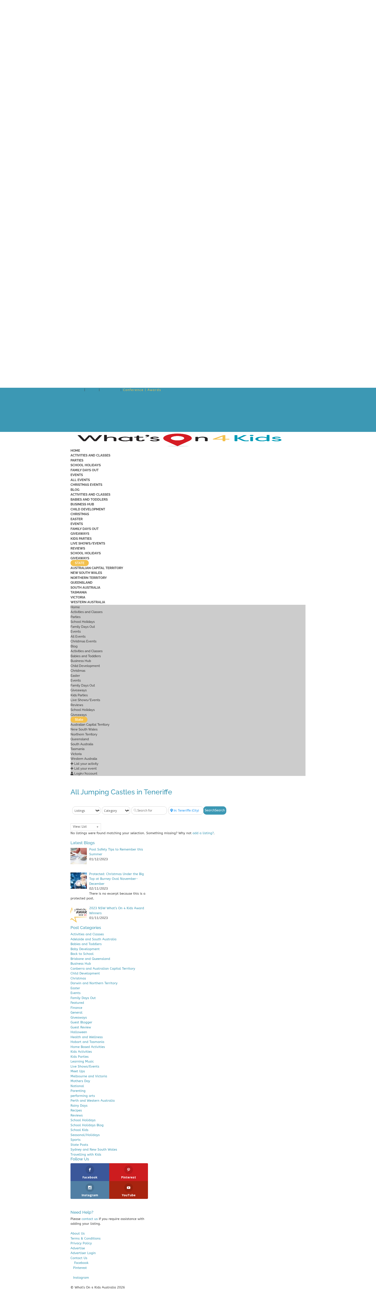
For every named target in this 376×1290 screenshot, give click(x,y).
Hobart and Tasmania (87, 1042)
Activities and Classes (90, 455)
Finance (76, 1008)
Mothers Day (80, 1081)
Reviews (77, 548)
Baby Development (85, 949)
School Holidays (85, 465)
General (76, 1012)
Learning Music (82, 1061)
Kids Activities (81, 1052)
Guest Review (80, 1027)
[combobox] (85, 827)
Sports (75, 1140)
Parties (76, 460)
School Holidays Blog (87, 1125)
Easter (76, 519)
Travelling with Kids (85, 1154)
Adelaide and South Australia (93, 939)
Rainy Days (78, 1106)
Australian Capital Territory (96, 568)
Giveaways (79, 534)
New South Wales (86, 573)
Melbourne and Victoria (88, 1076)
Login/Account (87, 429)
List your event (88, 424)
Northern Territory (88, 578)
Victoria (77, 597)
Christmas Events (86, 485)
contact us (90, 1219)
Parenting (78, 1091)
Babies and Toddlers (89, 499)
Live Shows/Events (87, 543)
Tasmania (78, 592)
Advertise (110, 390)
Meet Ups (77, 1071)
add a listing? (203, 833)
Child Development (87, 509)
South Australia (85, 588)
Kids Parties (81, 539)
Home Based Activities (87, 1047)
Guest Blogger (81, 1022)
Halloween (78, 1032)
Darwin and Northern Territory (94, 983)
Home (78, 390)
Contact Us (78, 1258)
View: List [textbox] (80, 827)
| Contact (171, 390)
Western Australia (87, 602)
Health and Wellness (86, 1037)
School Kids (79, 1130)
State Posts (79, 1145)
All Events (80, 480)
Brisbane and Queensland (90, 959)
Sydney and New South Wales (93, 1149)
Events (76, 475)
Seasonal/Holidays (85, 1135)
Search (215, 810)
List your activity (90, 419)
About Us (77, 1233)
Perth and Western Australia (92, 1101)
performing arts (82, 1096)
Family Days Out (84, 470)
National (77, 1086)
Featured (77, 1003)
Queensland (81, 583)
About (92, 390)
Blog (74, 490)
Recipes (76, 1110)
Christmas (79, 514)
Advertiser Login (83, 1253)
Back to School (82, 954)
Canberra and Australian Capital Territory (102, 969)
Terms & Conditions (85, 1238)
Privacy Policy (81, 1243)
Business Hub (82, 504)
